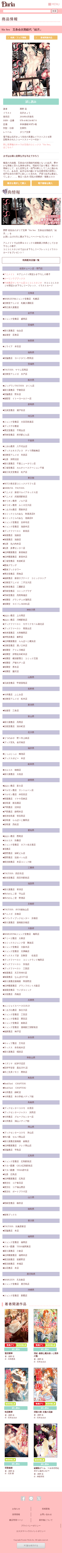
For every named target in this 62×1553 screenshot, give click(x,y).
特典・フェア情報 (18, 37)
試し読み (31, 101)
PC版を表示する (31, 1545)
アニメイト (9, 274)
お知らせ (16, 1509)
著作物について (46, 1520)
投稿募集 (46, 1509)
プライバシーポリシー (31, 1526)
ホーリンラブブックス (14, 278)
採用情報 (16, 1514)
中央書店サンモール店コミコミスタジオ (23, 283)
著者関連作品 (46, 37)
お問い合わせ (46, 1514)
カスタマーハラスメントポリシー (31, 1531)
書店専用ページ (16, 1520)
